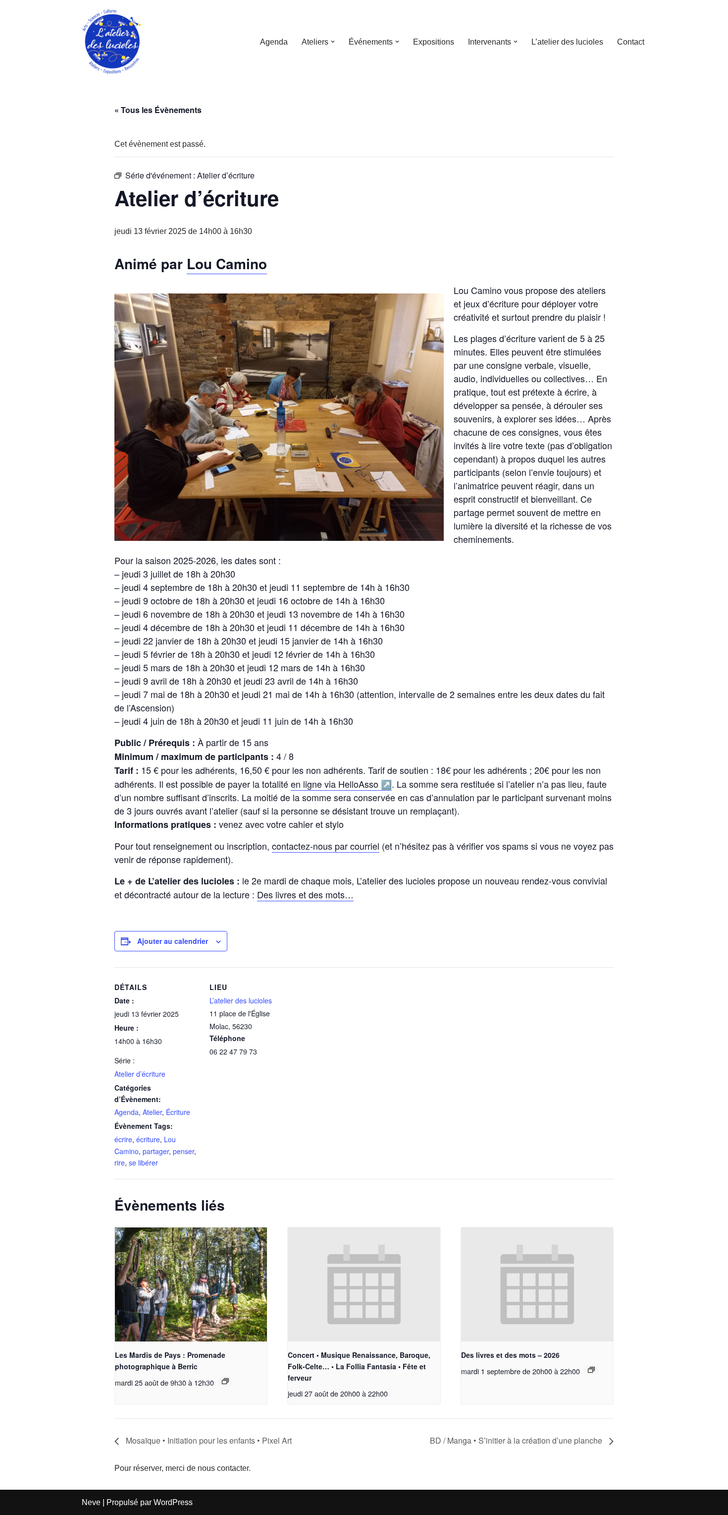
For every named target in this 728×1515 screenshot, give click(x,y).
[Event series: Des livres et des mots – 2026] (591, 1370)
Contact (630, 42)
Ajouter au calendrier (172, 941)
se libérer (143, 1162)
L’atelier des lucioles (567, 42)
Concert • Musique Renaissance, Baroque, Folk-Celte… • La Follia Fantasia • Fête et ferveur (359, 1366)
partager (156, 1151)
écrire (123, 1139)
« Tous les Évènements (158, 110)
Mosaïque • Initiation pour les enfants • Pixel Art (208, 1440)
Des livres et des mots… (305, 894)
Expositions (433, 42)
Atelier (152, 1112)
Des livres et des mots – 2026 (510, 1355)
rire (119, 1162)
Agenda (274, 42)
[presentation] (191, 1284)
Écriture (178, 1112)
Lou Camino (227, 263)
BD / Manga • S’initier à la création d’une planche (517, 1440)
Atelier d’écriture (139, 1074)
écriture (148, 1139)
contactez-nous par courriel (325, 845)
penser (183, 1151)
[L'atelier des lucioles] (111, 41)
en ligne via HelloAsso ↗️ (341, 783)
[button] (333, 42)
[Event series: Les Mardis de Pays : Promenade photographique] (225, 1381)
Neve (91, 1502)
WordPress (173, 1502)
